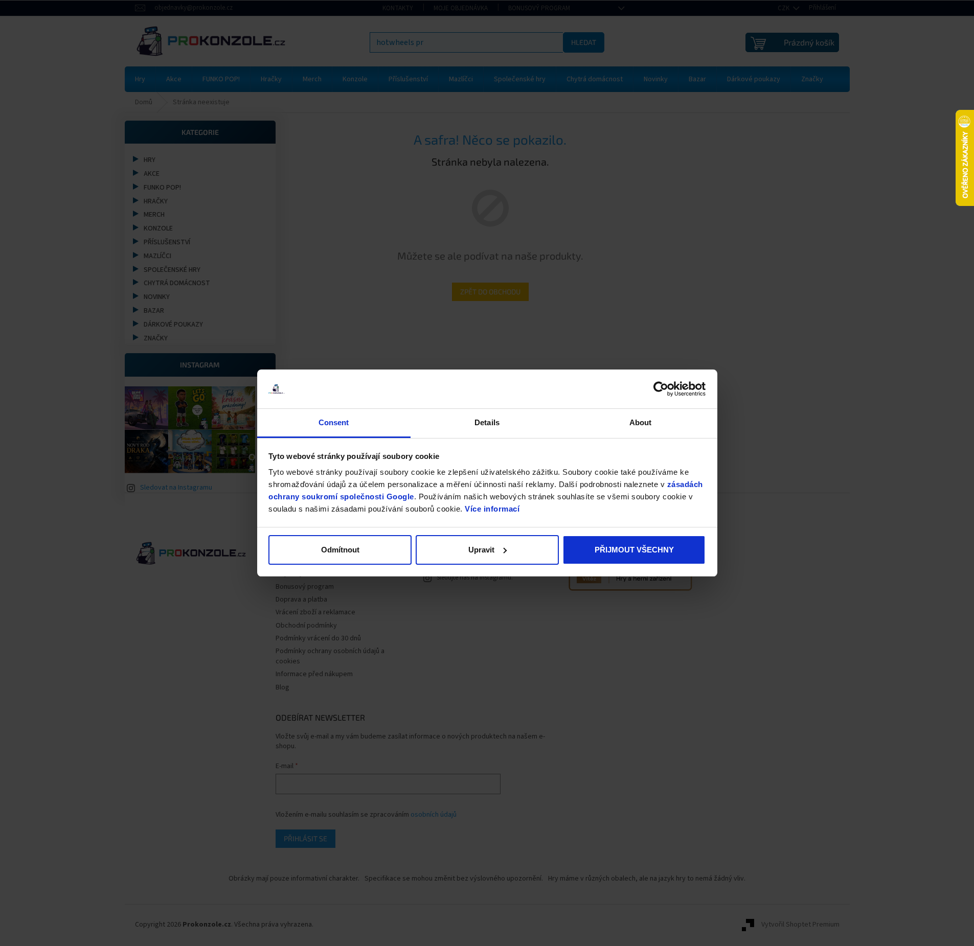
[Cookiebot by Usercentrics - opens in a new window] (661, 389)
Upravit (481, 549)
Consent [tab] (334, 422)
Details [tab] (487, 422)
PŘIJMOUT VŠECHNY (634, 549)
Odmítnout (340, 549)
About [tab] (640, 422)
